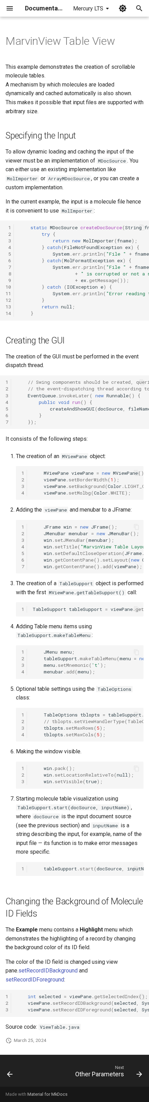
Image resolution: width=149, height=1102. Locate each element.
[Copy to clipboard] (142, 227)
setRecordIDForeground (35, 979)
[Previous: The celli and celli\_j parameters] (9, 1073)
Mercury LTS (88, 8)
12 (8, 300)
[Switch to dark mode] (123, 8)
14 (8, 313)
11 (8, 293)
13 (8, 307)
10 (8, 287)
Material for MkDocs (47, 1094)
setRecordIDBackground (48, 970)
